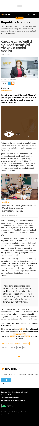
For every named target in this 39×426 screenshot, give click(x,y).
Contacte (4, 395)
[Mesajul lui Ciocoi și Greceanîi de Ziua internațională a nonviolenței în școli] (19, 187)
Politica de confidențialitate (10, 397)
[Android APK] (7, 406)
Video (12, 336)
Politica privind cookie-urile (10, 400)
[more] (35, 215)
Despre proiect (6, 392)
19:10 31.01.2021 (6, 55)
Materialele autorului (6, 90)
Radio (27, 336)
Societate (17, 343)
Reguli (26, 392)
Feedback (23, 400)
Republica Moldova (7, 343)
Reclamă (10, 395)
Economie (22, 374)
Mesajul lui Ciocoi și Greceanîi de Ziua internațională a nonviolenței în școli (19, 208)
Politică (5, 202)
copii (24, 347)
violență (13, 347)
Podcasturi (26, 343)
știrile (22, 329)
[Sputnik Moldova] (6, 15)
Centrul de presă (17, 392)
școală (19, 347)
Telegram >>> (19, 334)
